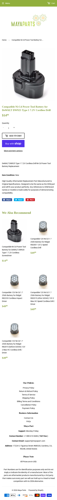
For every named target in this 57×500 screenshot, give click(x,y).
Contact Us (28, 418)
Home (4, 40)
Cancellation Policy (28, 405)
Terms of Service (28, 395)
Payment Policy (28, 408)
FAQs (28, 421)
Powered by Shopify (35, 490)
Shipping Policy (28, 398)
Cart (53, 3)
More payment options (13, 151)
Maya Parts (22, 490)
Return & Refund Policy (28, 391)
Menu (7, 3)
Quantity (5, 123)
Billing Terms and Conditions (28, 401)
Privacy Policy (28, 388)
